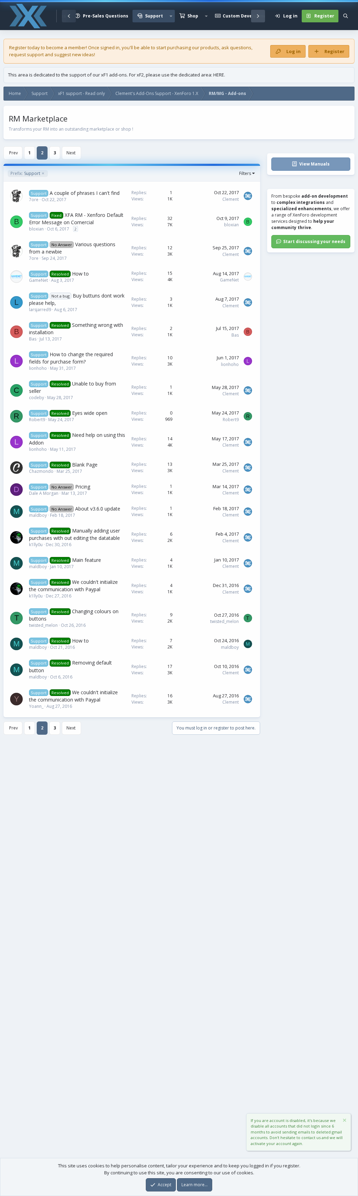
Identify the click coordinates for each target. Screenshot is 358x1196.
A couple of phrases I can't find (85, 193)
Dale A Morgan (43, 493)
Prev (13, 153)
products (209, 47)
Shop (192, 16)
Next (71, 153)
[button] (171, 16)
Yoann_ (36, 706)
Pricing (82, 486)
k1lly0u (36, 545)
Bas (32, 339)
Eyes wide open (89, 413)
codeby (36, 398)
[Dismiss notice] (344, 1121)
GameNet (38, 280)
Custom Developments (248, 16)
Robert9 (37, 420)
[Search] (345, 16)
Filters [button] (245, 173)
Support (154, 16)
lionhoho (38, 368)
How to (80, 273)
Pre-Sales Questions (105, 16)
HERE (218, 75)
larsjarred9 (40, 310)
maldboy (38, 515)
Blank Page (85, 464)
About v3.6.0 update (97, 508)
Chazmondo (41, 471)
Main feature (86, 560)
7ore (33, 200)
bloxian (36, 229)
